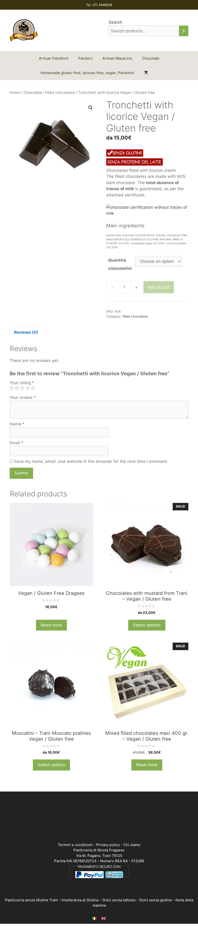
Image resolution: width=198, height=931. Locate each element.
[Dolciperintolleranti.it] (24, 30)
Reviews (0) (26, 332)
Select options (147, 625)
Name (17, 424)
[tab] (26, 332)
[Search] (183, 31)
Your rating (22, 382)
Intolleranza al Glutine (80, 900)
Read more (51, 625)
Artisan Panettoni (54, 58)
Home (15, 92)
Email (16, 442)
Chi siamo (131, 844)
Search (115, 22)
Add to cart (159, 287)
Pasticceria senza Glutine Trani (31, 900)
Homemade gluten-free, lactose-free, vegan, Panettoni (87, 72)
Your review (23, 397)
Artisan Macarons (117, 58)
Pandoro (85, 58)
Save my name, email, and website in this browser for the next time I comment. (91, 461)
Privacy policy (108, 844)
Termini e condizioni (75, 844)
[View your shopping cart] (146, 73)
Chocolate (150, 58)
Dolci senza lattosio (119, 900)
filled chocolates (60, 92)
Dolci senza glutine (155, 900)
